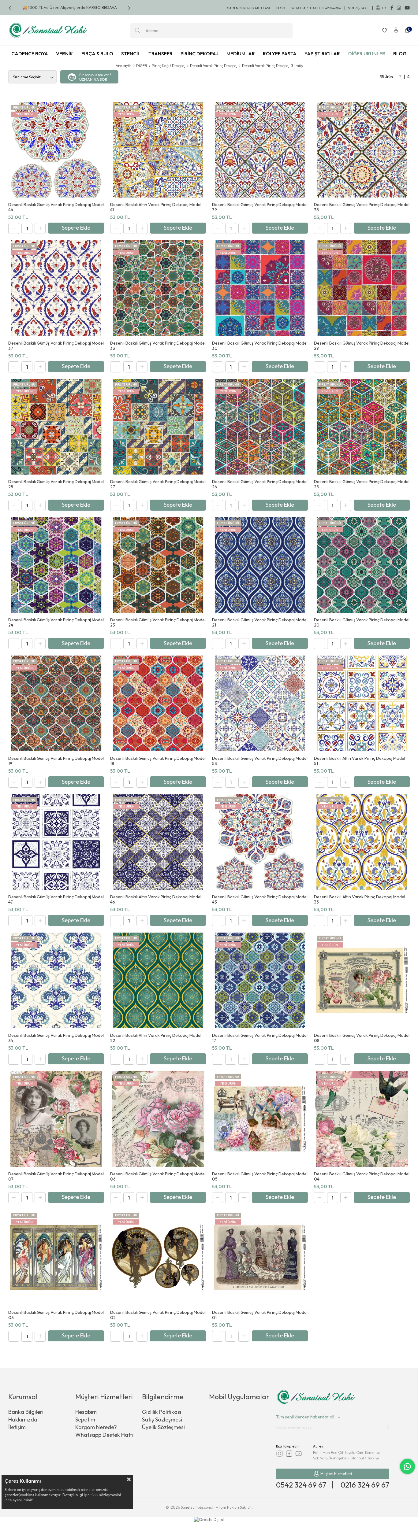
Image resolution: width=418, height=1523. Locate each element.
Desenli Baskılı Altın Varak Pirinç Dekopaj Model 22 (155, 1038)
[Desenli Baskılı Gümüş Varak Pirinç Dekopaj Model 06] (158, 1119)
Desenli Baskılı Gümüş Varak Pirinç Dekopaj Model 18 (158, 761)
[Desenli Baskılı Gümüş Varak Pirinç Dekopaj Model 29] (362, 288)
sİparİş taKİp (358, 8)
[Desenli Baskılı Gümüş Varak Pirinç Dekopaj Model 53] (260, 703)
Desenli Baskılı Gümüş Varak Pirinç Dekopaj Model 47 (56, 899)
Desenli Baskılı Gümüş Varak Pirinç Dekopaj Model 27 (158, 484)
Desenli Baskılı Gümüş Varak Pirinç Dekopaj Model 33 (158, 346)
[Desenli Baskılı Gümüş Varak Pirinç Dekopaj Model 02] (158, 1257)
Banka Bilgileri (25, 1411)
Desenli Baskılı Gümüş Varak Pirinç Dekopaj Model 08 (361, 1038)
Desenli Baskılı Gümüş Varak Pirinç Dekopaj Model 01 (260, 1315)
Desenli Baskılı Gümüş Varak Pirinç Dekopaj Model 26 (260, 484)
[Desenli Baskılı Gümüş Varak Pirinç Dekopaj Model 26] (260, 427)
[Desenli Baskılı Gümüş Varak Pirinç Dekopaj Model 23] (158, 565)
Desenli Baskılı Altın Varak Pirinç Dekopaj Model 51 (359, 761)
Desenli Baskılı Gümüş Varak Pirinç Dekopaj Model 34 (56, 1038)
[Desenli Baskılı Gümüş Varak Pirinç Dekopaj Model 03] (56, 1257)
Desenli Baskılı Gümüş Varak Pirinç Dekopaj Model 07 (56, 1176)
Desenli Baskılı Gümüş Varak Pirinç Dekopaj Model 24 (56, 622)
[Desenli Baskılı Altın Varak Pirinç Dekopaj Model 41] (158, 150)
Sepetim (85, 1419)
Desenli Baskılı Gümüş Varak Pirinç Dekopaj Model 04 (361, 1176)
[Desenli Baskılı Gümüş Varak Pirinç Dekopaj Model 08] (362, 980)
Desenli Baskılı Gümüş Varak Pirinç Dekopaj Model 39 (260, 207)
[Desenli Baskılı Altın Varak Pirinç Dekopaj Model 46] (158, 842)
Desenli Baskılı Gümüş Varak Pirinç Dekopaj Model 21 (260, 622)
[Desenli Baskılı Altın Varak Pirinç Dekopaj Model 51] (362, 703)
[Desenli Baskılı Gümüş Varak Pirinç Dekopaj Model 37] (56, 288)
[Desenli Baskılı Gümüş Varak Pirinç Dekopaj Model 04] (362, 1119)
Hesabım (86, 1411)
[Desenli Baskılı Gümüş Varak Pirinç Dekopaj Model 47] (56, 842)
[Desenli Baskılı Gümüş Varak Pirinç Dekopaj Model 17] (260, 980)
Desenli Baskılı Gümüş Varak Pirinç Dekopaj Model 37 (56, 346)
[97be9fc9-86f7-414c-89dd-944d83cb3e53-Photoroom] (316, 1398)
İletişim (17, 1427)
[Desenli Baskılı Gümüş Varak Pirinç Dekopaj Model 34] (56, 980)
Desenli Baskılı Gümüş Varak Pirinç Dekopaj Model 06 (158, 1176)
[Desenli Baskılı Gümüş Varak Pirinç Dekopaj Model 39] (260, 150)
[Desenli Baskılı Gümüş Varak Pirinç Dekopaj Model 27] (158, 427)
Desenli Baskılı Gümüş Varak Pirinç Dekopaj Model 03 (56, 1315)
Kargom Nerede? (96, 1427)
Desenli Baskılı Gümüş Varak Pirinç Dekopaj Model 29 (361, 346)
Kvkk (94, 1494)
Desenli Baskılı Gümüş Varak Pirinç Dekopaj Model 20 (361, 622)
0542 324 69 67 (301, 1484)
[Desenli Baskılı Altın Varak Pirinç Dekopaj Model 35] (362, 842)
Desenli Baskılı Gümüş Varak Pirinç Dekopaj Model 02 (158, 1315)
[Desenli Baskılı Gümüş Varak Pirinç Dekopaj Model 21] (260, 565)
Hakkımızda (22, 1419)
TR (384, 8)
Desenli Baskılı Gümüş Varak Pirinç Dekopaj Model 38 (361, 207)
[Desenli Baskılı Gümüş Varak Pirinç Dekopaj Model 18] (158, 703)
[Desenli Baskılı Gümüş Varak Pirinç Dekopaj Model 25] (362, 427)
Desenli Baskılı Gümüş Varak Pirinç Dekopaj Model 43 (260, 899)
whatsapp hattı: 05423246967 (316, 8)
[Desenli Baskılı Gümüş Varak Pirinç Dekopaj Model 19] (56, 703)
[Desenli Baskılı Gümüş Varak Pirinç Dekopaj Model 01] (260, 1257)
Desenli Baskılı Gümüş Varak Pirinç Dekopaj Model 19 (56, 761)
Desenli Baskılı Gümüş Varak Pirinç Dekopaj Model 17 (260, 1038)
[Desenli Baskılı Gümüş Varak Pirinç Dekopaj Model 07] (56, 1119)
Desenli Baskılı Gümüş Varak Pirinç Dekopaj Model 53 (260, 761)
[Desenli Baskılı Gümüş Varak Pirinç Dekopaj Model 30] (260, 288)
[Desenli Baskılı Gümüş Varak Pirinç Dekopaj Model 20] (362, 565)
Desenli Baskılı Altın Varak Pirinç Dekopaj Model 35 (359, 899)
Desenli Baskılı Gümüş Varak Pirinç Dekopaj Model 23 (158, 622)
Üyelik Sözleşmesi (163, 1427)
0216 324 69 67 (365, 1484)
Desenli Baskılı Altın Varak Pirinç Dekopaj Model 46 (155, 899)
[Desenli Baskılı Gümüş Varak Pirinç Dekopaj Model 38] (362, 150)
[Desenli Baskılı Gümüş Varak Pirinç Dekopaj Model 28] (56, 427)
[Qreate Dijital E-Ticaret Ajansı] (209, 1520)
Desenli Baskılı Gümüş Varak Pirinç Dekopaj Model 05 (260, 1176)
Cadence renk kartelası (248, 8)
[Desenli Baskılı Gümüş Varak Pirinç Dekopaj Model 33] (158, 288)
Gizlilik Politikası (161, 1411)
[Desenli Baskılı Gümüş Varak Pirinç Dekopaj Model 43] (260, 842)
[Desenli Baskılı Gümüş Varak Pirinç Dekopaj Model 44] (56, 150)
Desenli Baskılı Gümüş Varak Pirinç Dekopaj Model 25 (361, 484)
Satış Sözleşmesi (162, 1419)
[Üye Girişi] (396, 31)
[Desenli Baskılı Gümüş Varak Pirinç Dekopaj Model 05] (260, 1119)
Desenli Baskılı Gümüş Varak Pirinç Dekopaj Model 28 (56, 484)
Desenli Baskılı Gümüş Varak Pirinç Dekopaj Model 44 (56, 207)
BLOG (280, 8)
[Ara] (137, 30)
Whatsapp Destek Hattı (104, 1434)
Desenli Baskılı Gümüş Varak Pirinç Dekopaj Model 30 (260, 346)
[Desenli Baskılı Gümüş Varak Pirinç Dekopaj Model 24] (56, 565)
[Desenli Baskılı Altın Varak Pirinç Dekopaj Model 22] (158, 980)
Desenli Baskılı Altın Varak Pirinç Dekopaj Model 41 (155, 207)
